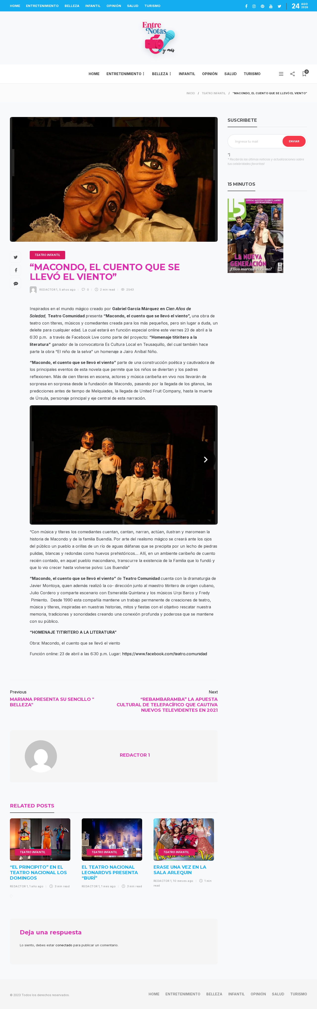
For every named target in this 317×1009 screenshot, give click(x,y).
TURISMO (152, 6)
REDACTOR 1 (48, 289)
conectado (63, 945)
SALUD (132, 6)
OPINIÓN (113, 6)
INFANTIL (93, 6)
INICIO (190, 93)
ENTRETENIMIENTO (42, 6)
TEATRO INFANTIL (214, 93)
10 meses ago (183, 881)
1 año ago (36, 886)
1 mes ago (108, 886)
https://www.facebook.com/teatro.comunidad (164, 653)
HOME (15, 6)
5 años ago (67, 289)
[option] (40, 855)
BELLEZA (72, 6)
